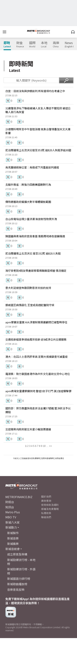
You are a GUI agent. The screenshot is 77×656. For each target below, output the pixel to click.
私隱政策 (46, 513)
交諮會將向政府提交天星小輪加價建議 (28, 429)
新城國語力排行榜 (18, 578)
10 (44, 446)
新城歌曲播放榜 (17, 584)
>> (50, 446)
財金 (20, 44)
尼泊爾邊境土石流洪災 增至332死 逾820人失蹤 (33, 253)
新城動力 (11, 527)
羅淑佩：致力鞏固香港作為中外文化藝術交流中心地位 (37, 374)
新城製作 (13, 533)
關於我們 (46, 496)
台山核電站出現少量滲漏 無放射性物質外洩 (31, 219)
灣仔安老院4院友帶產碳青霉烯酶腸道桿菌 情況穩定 (35, 270)
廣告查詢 (46, 500)
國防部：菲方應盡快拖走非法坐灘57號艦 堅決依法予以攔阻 (38, 410)
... (47, 446)
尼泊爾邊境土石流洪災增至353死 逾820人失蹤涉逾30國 (38, 150)
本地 (44, 44)
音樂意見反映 (15, 589)
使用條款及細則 (50, 505)
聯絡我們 (46, 517)
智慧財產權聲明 (47, 458)
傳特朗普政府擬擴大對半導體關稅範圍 (28, 202)
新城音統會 (12, 549)
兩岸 (56, 44)
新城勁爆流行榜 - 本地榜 (21, 562)
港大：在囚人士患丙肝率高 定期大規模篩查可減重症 (36, 356)
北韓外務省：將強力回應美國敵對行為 (28, 184)
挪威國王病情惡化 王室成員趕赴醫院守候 (29, 305)
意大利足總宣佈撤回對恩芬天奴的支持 (28, 288)
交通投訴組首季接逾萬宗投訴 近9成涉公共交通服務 (35, 339)
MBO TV (10, 517)
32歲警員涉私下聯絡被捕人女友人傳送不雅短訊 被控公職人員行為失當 (38, 110)
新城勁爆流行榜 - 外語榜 (21, 571)
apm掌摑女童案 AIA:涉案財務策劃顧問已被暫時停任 (36, 322)
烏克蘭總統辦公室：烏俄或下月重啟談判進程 (32, 167)
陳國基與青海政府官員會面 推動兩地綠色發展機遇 (35, 236)
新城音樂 (13, 538)
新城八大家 (12, 522)
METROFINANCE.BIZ (18, 497)
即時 (7, 44)
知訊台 (9, 507)
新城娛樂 (13, 543)
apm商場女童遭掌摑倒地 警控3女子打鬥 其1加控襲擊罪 (38, 391)
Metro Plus (12, 512)
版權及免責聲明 (50, 509)
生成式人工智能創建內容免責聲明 (26, 458)
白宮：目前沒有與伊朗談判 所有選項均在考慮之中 (35, 91)
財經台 (9, 502)
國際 (32, 44)
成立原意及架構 (17, 554)
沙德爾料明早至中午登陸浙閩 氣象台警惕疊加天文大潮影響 (37, 131)
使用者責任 (59, 458)
